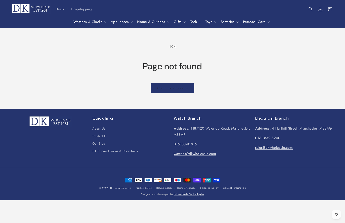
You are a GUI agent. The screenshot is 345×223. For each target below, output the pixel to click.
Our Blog (98, 143)
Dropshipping (81, 9)
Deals (60, 9)
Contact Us (100, 136)
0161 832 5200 (268, 138)
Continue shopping (172, 88)
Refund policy (164, 188)
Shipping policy (209, 188)
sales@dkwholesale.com (274, 147)
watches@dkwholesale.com (195, 153)
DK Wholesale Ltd (120, 188)
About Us (98, 128)
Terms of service (186, 188)
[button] (89, 22)
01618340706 (185, 144)
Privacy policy (144, 188)
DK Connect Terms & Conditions (115, 151)
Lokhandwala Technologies (189, 194)
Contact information (234, 188)
